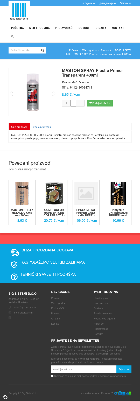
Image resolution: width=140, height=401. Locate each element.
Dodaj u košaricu (101, 103)
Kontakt (117, 28)
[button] (11, 92)
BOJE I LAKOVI (123, 50)
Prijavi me (124, 369)
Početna (17, 28)
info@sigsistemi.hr (23, 312)
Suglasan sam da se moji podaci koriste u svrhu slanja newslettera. (90, 376)
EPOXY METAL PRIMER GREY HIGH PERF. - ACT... (86, 214)
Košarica (127, 3)
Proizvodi (106, 50)
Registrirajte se (109, 3)
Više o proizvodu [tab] (42, 127)
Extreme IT (107, 393)
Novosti (84, 28)
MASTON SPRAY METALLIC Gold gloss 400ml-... (22, 212)
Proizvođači (64, 28)
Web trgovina (39, 28)
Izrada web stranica (88, 393)
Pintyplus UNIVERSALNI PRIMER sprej (118, 212)
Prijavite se (89, 3)
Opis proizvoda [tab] (19, 127)
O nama (101, 28)
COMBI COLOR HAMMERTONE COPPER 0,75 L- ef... (54, 214)
